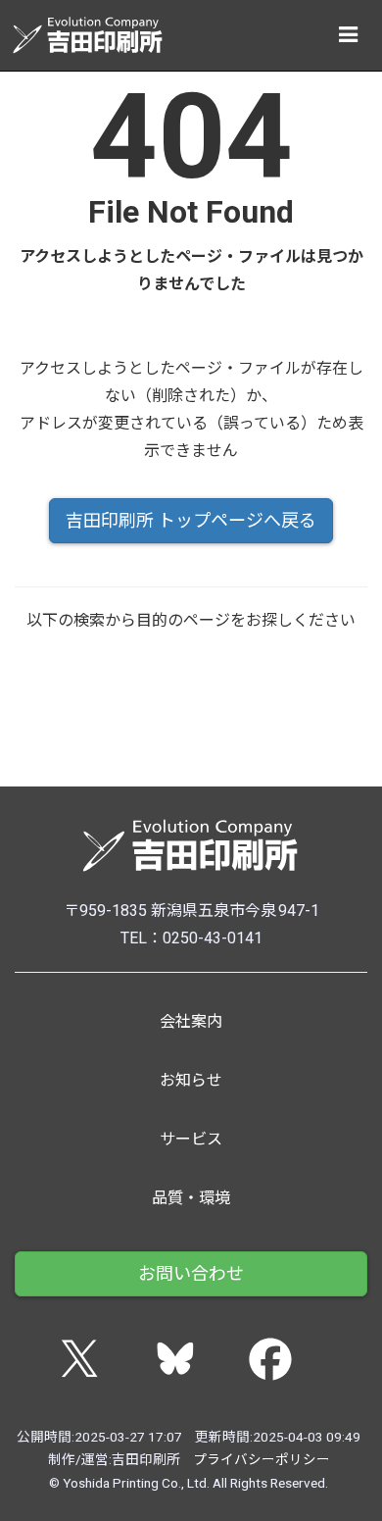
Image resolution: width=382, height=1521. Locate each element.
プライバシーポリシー (261, 1459)
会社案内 (191, 1021)
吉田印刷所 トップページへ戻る (191, 520)
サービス (191, 1139)
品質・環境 (191, 1198)
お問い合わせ (191, 1273)
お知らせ (191, 1080)
